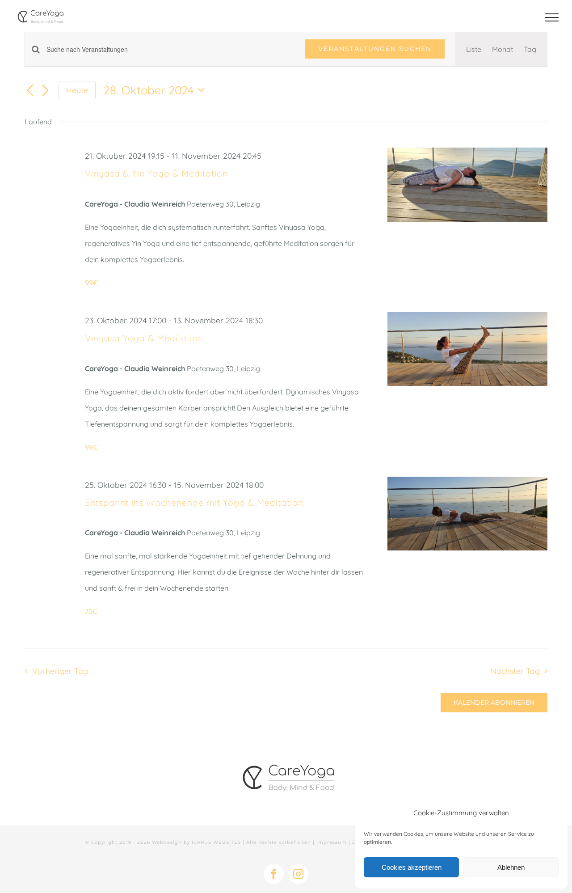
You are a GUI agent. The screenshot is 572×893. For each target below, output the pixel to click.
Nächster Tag (515, 671)
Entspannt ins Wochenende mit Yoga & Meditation (194, 502)
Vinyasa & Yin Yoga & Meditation (156, 173)
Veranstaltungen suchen (375, 49)
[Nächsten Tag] (45, 90)
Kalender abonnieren (494, 703)
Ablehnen (511, 867)
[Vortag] (30, 90)
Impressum (331, 842)
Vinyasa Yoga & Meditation (144, 338)
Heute (77, 90)
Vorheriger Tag (60, 671)
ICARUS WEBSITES (216, 842)
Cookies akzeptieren (412, 867)
